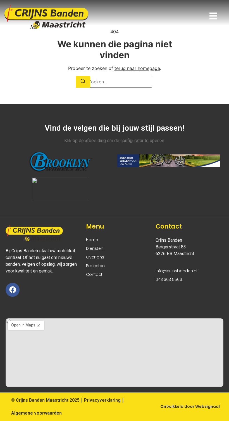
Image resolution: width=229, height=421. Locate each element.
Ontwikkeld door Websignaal (190, 406)
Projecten (95, 266)
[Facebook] (13, 290)
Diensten (94, 248)
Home (92, 240)
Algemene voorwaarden (36, 413)
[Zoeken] (83, 82)
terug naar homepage (137, 68)
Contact (94, 274)
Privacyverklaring (102, 400)
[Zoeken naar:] (114, 82)
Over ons (95, 257)
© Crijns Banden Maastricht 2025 (45, 400)
